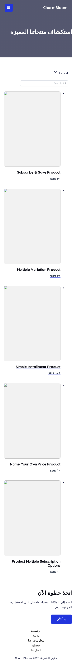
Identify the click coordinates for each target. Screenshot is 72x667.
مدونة (36, 635)
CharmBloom (55, 7)
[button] (60, 73)
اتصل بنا (36, 650)
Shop (36, 645)
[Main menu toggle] (9, 8)
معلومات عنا (36, 640)
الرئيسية (36, 631)
